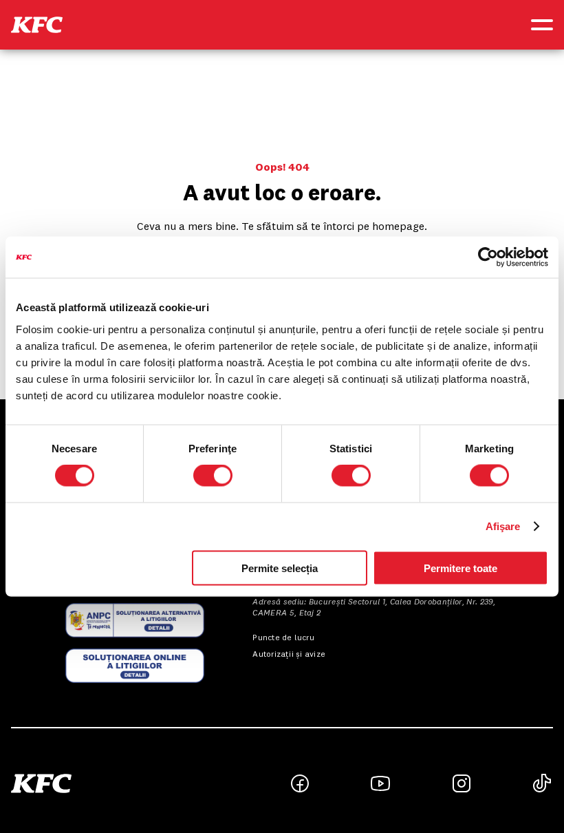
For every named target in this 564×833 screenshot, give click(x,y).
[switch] (212, 476)
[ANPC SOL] (134, 666)
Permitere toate (460, 567)
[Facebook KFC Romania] (300, 783)
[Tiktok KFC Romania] (542, 783)
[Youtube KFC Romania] (380, 783)
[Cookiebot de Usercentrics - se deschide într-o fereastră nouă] (488, 257)
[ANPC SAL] (134, 620)
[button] (37, 25)
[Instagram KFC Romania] (462, 783)
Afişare (503, 526)
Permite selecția (279, 567)
